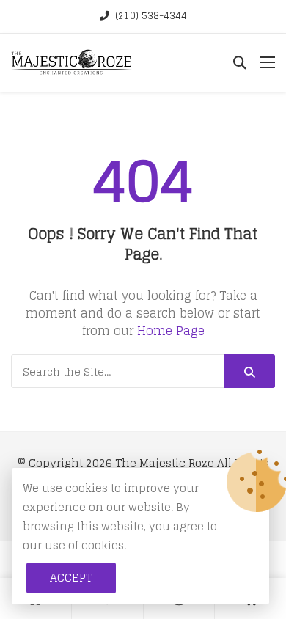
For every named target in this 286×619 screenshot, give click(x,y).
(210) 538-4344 (151, 15)
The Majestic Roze (164, 463)
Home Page (171, 331)
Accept (71, 577)
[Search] (249, 371)
